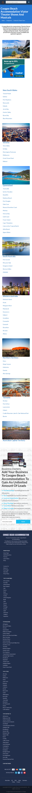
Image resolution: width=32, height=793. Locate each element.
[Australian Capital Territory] (16, 430)
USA (16, 780)
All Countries (6, 580)
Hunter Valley (7, 112)
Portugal (5, 607)
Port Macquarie (6, 703)
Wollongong (5, 694)
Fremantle (6, 321)
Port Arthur (6, 404)
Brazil (4, 599)
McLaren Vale (7, 263)
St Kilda (5, 149)
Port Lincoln (6, 259)
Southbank (5, 723)
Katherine (6, 367)
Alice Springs (6, 373)
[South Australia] (16, 246)
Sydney (5, 96)
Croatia (5, 595)
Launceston (6, 407)
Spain (4, 592)
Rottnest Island (7, 299)
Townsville (6, 188)
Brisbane (5, 683)
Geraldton (6, 318)
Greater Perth (6, 650)
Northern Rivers (6, 639)
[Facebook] (22, 772)
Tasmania (5, 646)
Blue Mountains (7, 118)
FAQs (4, 560)
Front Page (5, 570)
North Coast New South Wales (10, 635)
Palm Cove (6, 204)
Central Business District (9, 725)
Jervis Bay (6, 109)
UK (12, 780)
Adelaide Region (6, 663)
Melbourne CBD (6, 718)
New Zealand (6, 586)
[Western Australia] (16, 286)
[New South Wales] (16, 49)
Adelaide (5, 272)
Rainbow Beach (7, 198)
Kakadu (5, 106)
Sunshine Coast (6, 644)
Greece (5, 603)
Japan (4, 610)
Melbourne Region (7, 631)
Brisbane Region (6, 648)
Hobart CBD (5, 734)
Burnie (5, 416)
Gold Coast (6, 217)
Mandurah (6, 309)
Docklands (5, 749)
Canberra (5, 687)
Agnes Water (6, 232)
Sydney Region (6, 633)
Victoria (4, 627)
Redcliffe (5, 195)
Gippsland (5, 659)
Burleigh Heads (6, 751)
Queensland (6, 629)
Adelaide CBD (6, 727)
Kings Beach (6, 742)
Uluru (4, 361)
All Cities (5, 674)
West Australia (6, 637)
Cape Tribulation (8, 223)
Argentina (5, 616)
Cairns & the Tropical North (11, 226)
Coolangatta (6, 746)
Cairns (4, 692)
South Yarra (5, 753)
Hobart (5, 410)
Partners (5, 556)
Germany (5, 593)
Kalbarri (5, 315)
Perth (4, 302)
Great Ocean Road (8, 158)
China (13, 782)
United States (6, 584)
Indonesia (5, 612)
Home (3, 20)
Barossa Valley (7, 269)
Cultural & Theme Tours (19, 20)
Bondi (4, 736)
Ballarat (5, 161)
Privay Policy (6, 573)
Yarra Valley (6, 146)
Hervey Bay (6, 213)
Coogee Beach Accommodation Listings (16, 791)
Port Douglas (6, 201)
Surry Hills (5, 757)
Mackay (5, 210)
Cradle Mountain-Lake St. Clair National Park (16, 413)
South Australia (6, 641)
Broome (5, 330)
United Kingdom (7, 597)
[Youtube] (24, 772)
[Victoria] (16, 132)
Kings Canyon (7, 364)
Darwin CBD (5, 731)
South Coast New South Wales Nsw (11, 642)
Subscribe (5, 571)
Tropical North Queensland (9, 654)
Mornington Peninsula (9, 152)
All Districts (5, 716)
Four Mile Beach (6, 755)
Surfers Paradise (7, 192)
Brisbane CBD (6, 733)
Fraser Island (6, 220)
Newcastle (6, 103)
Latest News (6, 558)
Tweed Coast (6, 661)
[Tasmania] (16, 387)
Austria (5, 608)
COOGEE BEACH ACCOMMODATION (16, 534)
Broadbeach (5, 729)
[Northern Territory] (16, 347)
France (4, 590)
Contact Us (6, 566)
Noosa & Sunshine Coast (10, 207)
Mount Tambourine (7, 707)
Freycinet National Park (8, 759)
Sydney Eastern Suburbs (8, 721)
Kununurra (6, 312)
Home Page (6, 553)
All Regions (5, 624)
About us (5, 568)
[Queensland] (16, 175)
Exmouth (5, 324)
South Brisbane (6, 744)
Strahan (5, 401)
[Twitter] (19, 772)
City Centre (5, 748)
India (4, 601)
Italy (4, 588)
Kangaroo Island (7, 266)
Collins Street (6, 740)
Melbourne (6, 155)
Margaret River (7, 305)
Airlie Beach (6, 229)
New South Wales (7, 626)
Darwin (5, 370)
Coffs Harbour (6, 709)
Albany (5, 334)
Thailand (5, 614)
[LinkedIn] (16, 772)
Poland (5, 605)
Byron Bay (6, 115)
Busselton (6, 327)
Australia (5, 582)
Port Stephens (7, 100)
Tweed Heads (7, 93)
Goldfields (5, 665)
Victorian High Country (8, 656)
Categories (9, 20)
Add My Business (7, 555)
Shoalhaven (5, 657)
